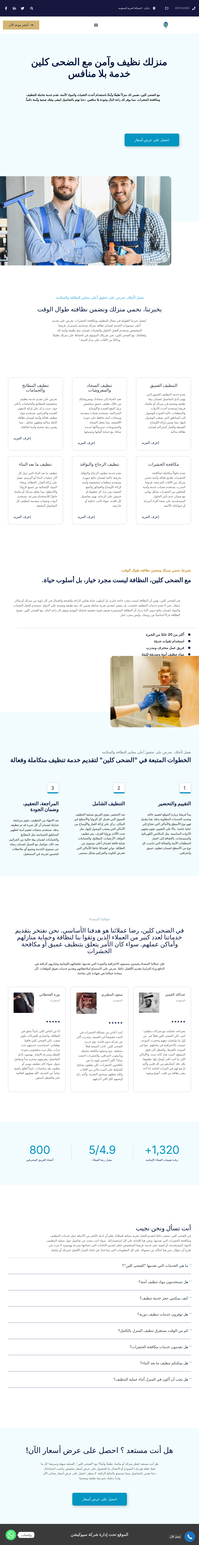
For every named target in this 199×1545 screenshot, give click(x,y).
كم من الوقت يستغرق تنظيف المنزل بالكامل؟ (153, 1330)
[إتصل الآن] (189, 1536)
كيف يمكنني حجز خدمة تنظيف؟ (164, 1298)
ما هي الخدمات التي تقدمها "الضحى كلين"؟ (155, 1265)
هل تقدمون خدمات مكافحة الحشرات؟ (159, 1347)
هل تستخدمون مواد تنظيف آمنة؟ (163, 1282)
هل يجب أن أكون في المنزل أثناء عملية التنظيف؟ (150, 1379)
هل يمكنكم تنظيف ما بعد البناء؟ (164, 1363)
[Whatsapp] (11, 1535)
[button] (32, 8)
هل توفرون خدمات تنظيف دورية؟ (162, 1314)
